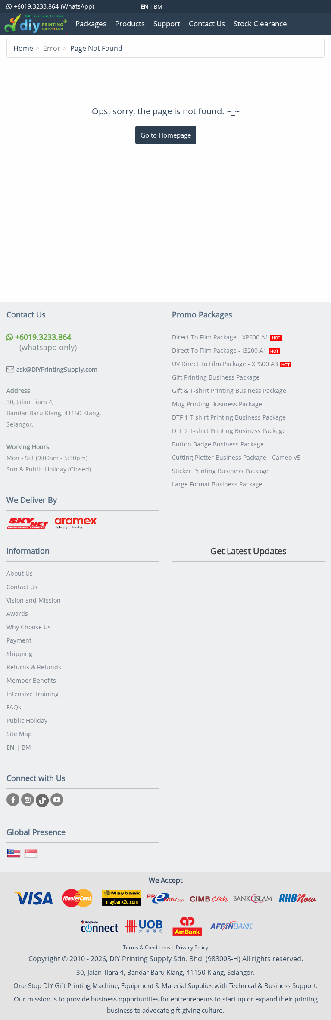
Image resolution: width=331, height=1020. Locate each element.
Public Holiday (26, 720)
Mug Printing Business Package (217, 404)
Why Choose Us (28, 627)
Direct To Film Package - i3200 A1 (225, 350)
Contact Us (21, 587)
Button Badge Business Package (218, 444)
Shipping (19, 654)
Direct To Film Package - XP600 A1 (226, 337)
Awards (17, 613)
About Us (19, 573)
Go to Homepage (166, 135)
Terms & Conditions (146, 947)
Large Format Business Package (217, 484)
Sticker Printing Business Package (220, 471)
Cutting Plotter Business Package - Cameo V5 (236, 457)
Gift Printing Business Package (215, 377)
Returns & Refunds (33, 667)
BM (158, 6)
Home (23, 48)
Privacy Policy (192, 947)
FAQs (13, 707)
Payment (18, 640)
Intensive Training (32, 694)
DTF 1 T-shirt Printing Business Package (229, 417)
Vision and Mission (33, 600)
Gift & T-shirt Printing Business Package (229, 390)
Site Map (19, 734)
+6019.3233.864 (42, 337)
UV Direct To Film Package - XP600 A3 (231, 364)
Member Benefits (31, 680)
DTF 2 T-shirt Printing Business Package (229, 431)
